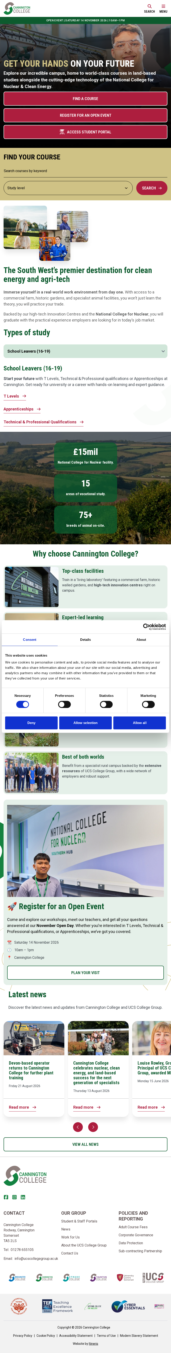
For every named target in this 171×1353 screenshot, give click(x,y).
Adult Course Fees (133, 1227)
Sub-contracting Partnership (140, 1251)
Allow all (140, 723)
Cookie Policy (46, 1335)
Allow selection (85, 723)
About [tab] (141, 639)
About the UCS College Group (84, 1245)
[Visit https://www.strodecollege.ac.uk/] (71, 1277)
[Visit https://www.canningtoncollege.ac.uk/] (44, 1277)
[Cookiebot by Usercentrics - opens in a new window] (146, 626)
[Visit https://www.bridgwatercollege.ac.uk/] (17, 1277)
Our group (73, 1213)
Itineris (93, 1343)
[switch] (64, 704)
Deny (31, 723)
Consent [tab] (29, 639)
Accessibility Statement (76, 1335)
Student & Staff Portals (79, 1221)
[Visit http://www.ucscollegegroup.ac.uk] (153, 1278)
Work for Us (70, 1237)
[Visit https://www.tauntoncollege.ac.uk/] (98, 1277)
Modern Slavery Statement (139, 1335)
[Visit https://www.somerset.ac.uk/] (125, 1277)
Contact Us (69, 1253)
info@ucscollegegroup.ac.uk (36, 1259)
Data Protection (131, 1243)
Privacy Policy (22, 1335)
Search (149, 188)
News (65, 1229)
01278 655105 (22, 1250)
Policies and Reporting (133, 1216)
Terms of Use (106, 1335)
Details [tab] (85, 639)
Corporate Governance (136, 1235)
